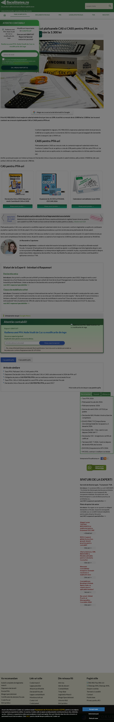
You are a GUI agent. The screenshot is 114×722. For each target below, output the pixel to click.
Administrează (94, 714)
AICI (28, 716)
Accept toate (93, 709)
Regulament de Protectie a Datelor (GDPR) (50, 710)
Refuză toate (93, 718)
